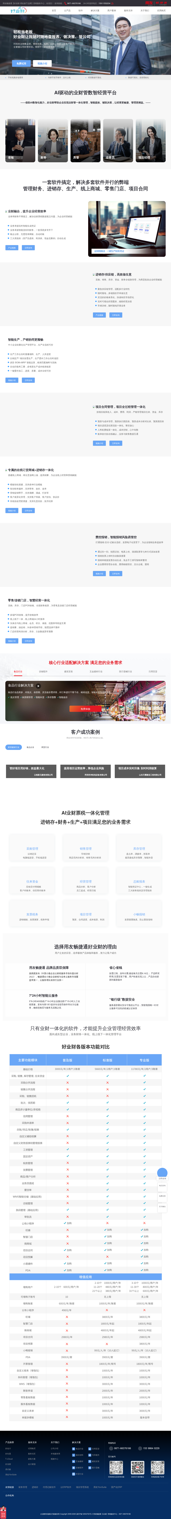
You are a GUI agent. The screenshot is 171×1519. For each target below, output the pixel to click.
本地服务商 (55, 1453)
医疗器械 (95, 1467)
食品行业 (79, 1448)
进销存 (35, 1487)
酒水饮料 (79, 1455)
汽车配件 (95, 1455)
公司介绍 (54, 1448)
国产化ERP (116, 1487)
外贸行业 (79, 1474)
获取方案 (32, 1459)
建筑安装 (95, 1461)
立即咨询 (41, 249)
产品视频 (12, 247)
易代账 (8, 1469)
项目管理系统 (82, 1487)
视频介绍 (42, 62)
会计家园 (32, 1464)
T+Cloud (9, 1459)
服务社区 (32, 1453)
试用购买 (32, 1448)
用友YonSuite (11, 1474)
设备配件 (79, 1467)
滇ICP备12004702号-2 (84, 1514)
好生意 (8, 1453)
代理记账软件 (49, 1487)
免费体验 (85, 708)
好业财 (8, 1464)
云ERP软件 (65, 1487)
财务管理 (23, 1487)
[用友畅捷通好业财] (19, 9)
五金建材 (79, 1461)
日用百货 (95, 1448)
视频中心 (54, 1459)
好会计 (8, 1448)
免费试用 (21, 62)
